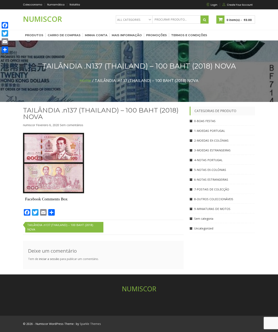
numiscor (29, 125)
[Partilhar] (5, 50)
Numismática (56, 4)
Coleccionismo (32, 4)
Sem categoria (203, 219)
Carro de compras (64, 35)
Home (85, 80)
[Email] (5, 41)
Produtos (34, 35)
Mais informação (127, 35)
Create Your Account (240, 5)
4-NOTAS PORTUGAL (208, 160)
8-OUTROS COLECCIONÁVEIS (213, 199)
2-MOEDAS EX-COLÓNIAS (211, 140)
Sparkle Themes (90, 324)
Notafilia (75, 4)
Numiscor (42, 19)
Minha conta (96, 35)
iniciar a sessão (49, 259)
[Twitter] (5, 33)
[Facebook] (5, 25)
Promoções (156, 35)
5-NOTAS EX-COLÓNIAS (210, 170)
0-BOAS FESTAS (205, 121)
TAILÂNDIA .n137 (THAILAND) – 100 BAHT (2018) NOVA (101, 113)
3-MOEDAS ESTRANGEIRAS (212, 150)
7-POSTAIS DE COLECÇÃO (211, 189)
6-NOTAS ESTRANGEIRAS (211, 179)
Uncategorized (203, 228)
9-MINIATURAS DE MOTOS (212, 209)
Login (214, 5)
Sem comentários (71, 125)
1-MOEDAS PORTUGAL (209, 131)
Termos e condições (189, 35)
